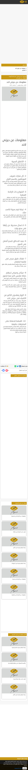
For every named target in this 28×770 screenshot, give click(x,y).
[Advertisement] (14, 19)
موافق (24, 768)
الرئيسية (24, 76)
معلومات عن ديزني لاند (20, 68)
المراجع (23, 70)
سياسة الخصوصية (18, 768)
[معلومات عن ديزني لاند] (20, 366)
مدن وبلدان (19, 76)
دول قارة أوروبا (12, 76)
